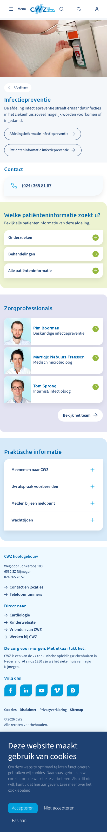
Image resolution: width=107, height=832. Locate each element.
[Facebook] (10, 690)
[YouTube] (41, 690)
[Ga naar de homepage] (42, 9)
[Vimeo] (57, 690)
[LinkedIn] (26, 690)
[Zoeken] (61, 9)
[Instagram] (72, 690)
